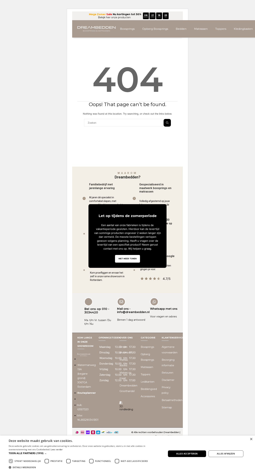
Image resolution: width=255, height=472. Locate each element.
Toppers (220, 28)
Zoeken (167, 123)
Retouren (167, 372)
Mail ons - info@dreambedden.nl (133, 310)
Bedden (181, 28)
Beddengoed (149, 389)
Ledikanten (147, 381)
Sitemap (167, 407)
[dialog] (127, 453)
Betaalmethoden (172, 400)
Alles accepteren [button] (187, 453)
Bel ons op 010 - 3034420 (96, 310)
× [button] (251, 439)
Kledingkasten (243, 28)
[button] (85, 453)
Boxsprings (127, 28)
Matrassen (201, 28)
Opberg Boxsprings (155, 28)
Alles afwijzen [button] (226, 453)
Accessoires (148, 396)
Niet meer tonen (127, 259)
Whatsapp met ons (163, 308)
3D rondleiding (126, 408)
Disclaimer (168, 380)
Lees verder (57, 449)
